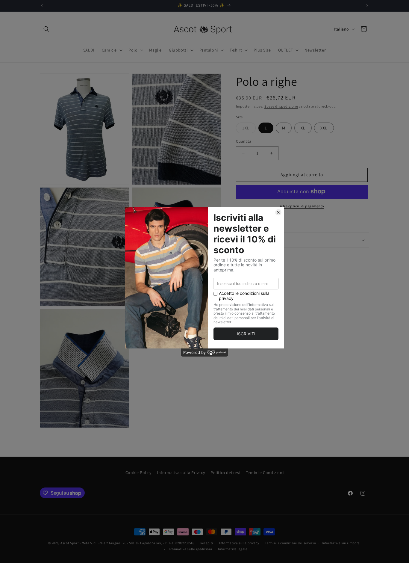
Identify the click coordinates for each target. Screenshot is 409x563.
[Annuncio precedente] (42, 5)
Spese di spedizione (281, 106)
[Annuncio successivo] (367, 5)
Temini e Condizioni (265, 472)
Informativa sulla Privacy (181, 472)
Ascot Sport (69, 543)
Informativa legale (232, 549)
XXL (324, 128)
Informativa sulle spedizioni (190, 549)
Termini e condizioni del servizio (290, 543)
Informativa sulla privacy (239, 543)
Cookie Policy (138, 472)
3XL (249, 129)
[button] (46, 29)
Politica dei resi (225, 472)
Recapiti (206, 543)
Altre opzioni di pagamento (302, 205)
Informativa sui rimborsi (341, 543)
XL (303, 128)
